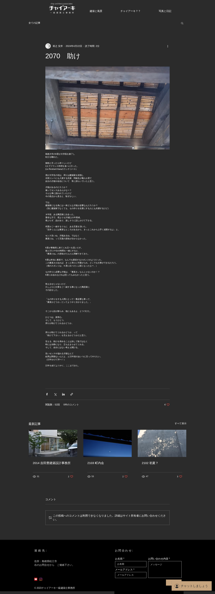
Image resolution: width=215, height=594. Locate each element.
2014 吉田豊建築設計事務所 (52, 463)
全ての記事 (34, 22)
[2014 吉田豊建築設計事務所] (53, 443)
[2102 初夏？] (162, 443)
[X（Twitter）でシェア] (55, 394)
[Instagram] (40, 579)
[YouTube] (35, 579)
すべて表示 (180, 423)
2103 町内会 (95, 463)
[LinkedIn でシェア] (63, 394)
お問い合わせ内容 (158, 558)
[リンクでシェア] (71, 394)
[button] (182, 23)
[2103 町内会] (107, 443)
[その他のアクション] (168, 46)
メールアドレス (124, 569)
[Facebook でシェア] (47, 394)
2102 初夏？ (150, 463)
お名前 (119, 558)
